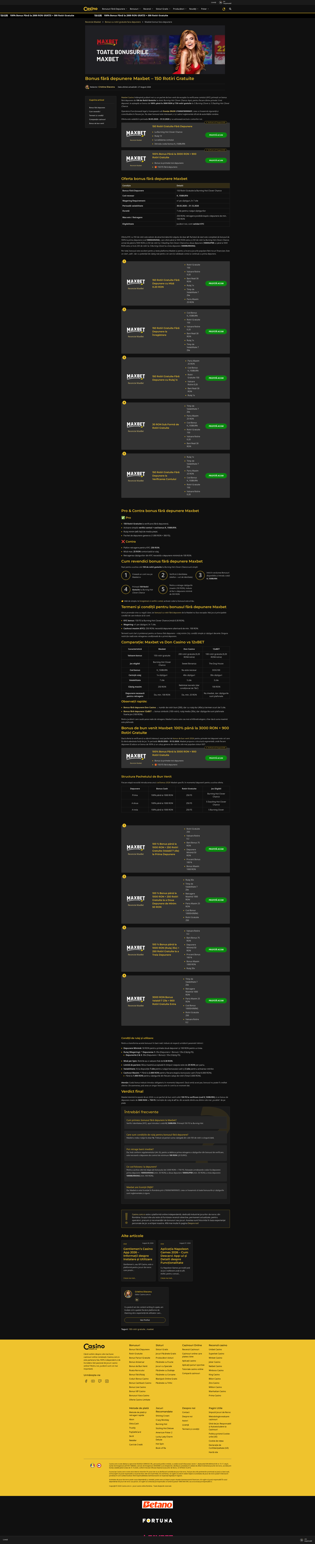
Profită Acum (216, 135)
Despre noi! (193, 1223)
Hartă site (213, 1452)
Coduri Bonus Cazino (139, 1378)
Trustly (132, 1427)
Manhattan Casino (217, 1391)
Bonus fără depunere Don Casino (140, 707)
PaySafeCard (135, 1432)
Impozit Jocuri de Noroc (220, 1412)
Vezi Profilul (145, 1320)
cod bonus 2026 (163, 782)
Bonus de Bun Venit (138, 1366)
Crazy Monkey (162, 1420)
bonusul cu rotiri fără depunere (168, 612)
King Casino (214, 1374)
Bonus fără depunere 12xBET (138, 711)
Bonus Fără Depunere (139, 1349)
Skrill (131, 1436)
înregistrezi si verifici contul (151, 601)
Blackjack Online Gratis (166, 1378)
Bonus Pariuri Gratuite (139, 1357)
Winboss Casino (216, 1370)
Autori (185, 1420)
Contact (185, 1412)
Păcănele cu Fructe (164, 1362)
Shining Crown (162, 1415)
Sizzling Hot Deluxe (165, 1428)
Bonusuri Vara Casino (139, 1395)
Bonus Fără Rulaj (137, 1374)
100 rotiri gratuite (137, 1329)
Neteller (133, 1440)
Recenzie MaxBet (136, 288)
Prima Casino (215, 1395)
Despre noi (187, 1416)
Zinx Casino (214, 1383)
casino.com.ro (138, 1214)
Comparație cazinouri (97, 119)
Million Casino (215, 1387)
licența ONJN (169, 111)
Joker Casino (214, 1362)
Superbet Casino (216, 1353)
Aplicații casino (189, 1360)
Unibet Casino (215, 1349)
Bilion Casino (215, 1378)
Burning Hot (161, 1424)
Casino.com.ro (114, 1464)
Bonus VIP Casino (137, 1391)
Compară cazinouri (191, 1373)
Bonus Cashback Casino (140, 1383)
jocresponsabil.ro (206, 1482)
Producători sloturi (164, 1357)
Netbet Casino (215, 1366)
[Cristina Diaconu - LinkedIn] (137, 1300)
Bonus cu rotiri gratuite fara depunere (123, 22)
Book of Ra (161, 1448)
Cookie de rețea (216, 1441)
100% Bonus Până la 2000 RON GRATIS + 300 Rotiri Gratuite (42, 15)
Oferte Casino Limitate (139, 1399)
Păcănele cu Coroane (165, 1374)
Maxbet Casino (127, 97)
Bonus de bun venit (96, 123)
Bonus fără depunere (97, 108)
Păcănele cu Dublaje (165, 1370)
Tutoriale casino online (192, 1369)
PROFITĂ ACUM (216, 283)
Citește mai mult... (129, 1278)
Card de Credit (136, 1444)
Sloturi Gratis (162, 1349)
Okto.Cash (134, 1423)
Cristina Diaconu (106, 87)
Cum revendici (94, 112)
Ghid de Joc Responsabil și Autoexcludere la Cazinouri (220, 1426)
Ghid (125, 1244)
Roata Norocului (136, 1370)
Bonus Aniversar (136, 1362)
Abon (131, 1419)
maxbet (150, 1329)
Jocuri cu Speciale (164, 1366)
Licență (213, 2)
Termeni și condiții (96, 115)
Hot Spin (160, 1443)
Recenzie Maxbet (93, 22)
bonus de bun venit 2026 (183, 738)
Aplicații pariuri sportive (193, 1365)
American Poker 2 (164, 1432)
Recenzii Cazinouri (190, 1349)
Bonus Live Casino (137, 1387)
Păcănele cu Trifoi (164, 1383)
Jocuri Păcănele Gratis (166, 1353)
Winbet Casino (215, 1357)
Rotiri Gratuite (135, 1353)
